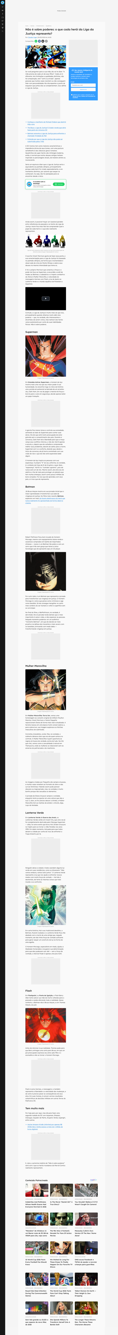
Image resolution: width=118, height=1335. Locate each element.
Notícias (32, 25)
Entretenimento (40, 25)
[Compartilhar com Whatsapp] (36, 41)
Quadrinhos (48, 25)
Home (26, 25)
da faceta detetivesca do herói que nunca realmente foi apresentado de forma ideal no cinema (45, 500)
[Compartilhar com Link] (46, 41)
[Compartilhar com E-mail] (42, 41)
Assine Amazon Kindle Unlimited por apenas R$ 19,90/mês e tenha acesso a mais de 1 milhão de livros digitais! (45, 1127)
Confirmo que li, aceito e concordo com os (84, 96)
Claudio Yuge (32, 37)
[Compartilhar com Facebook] (39, 41)
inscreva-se (83, 89)
